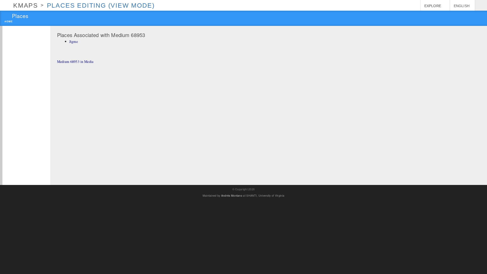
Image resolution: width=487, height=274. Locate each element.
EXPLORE (432, 6)
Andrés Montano (231, 195)
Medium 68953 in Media (75, 61)
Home (9, 21)
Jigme (73, 41)
